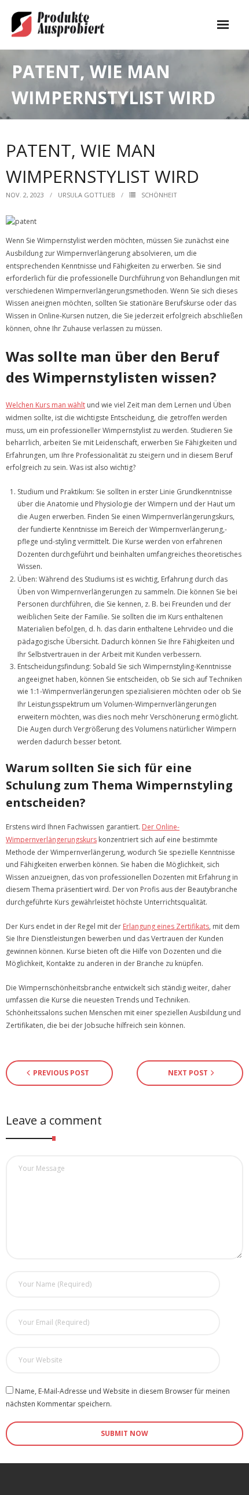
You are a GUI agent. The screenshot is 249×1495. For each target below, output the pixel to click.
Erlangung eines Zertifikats (166, 926)
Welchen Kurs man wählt (45, 405)
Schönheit (159, 194)
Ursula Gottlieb (86, 194)
